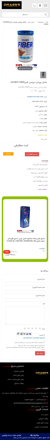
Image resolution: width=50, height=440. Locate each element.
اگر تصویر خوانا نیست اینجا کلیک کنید (34, 338)
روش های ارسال (18, 375)
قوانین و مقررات (19, 371)
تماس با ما (44, 414)
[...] (43, 75)
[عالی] (40, 328)
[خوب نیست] (24, 328)
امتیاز (43, 329)
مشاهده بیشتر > (42, 189)
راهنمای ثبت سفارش (41, 427)
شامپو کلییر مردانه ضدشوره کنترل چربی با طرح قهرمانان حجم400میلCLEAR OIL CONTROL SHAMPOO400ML (26, 239)
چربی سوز (31, 22)
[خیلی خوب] (36, 328)
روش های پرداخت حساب (15, 379)
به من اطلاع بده (32, 154)
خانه (47, 22)
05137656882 (41, 400)
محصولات (41, 22)
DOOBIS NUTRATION (35, 97)
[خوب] (32, 328)
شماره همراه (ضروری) (38, 287)
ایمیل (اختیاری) (40, 296)
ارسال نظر (40, 353)
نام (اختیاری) (41, 279)
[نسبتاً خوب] (28, 328)
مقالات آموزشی (43, 418)
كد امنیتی (42, 335)
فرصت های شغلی (42, 423)
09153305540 (29, 400)
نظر (44, 304)
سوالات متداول (19, 383)
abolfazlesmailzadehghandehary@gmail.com (30, 403)
